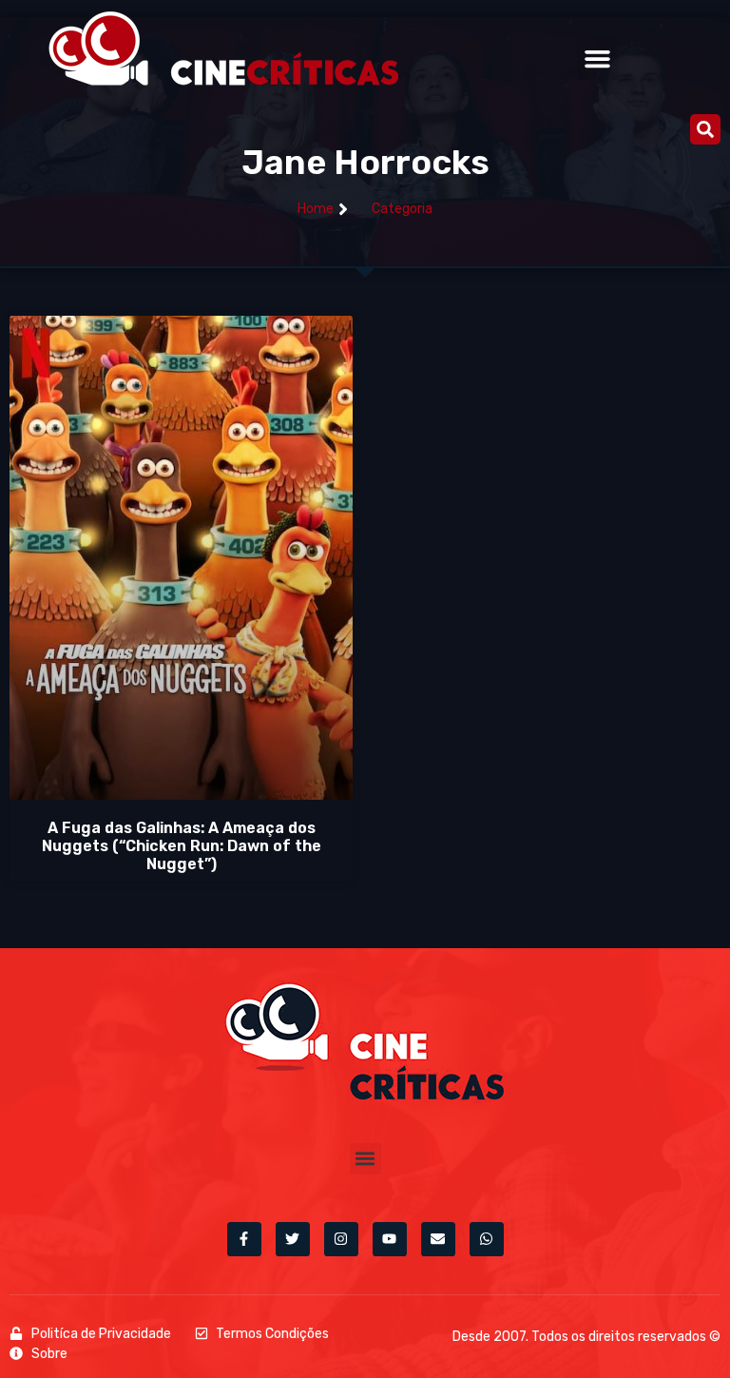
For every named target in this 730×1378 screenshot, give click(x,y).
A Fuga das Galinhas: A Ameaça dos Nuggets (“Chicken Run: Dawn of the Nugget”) (181, 846)
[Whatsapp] (487, 1239)
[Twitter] (293, 1239)
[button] (598, 59)
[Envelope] (438, 1239)
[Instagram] (341, 1239)
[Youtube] (390, 1239)
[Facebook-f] (244, 1239)
